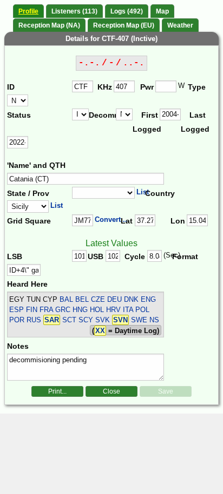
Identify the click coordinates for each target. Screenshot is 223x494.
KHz (104, 87)
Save (165, 391)
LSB (14, 256)
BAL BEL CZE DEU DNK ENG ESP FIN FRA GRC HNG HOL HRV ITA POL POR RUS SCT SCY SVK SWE (82, 309)
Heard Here (27, 284)
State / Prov (28, 193)
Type (197, 87)
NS (154, 320)
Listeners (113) (74, 11)
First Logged (146, 122)
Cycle (134, 256)
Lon (177, 220)
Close (111, 391)
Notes (18, 346)
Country (160, 193)
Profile (28, 11)
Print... (57, 391)
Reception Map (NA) (49, 25)
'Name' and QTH (36, 165)
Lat (127, 220)
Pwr (147, 87)
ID (11, 87)
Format (183, 256)
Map (162, 11)
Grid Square (29, 220)
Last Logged (194, 122)
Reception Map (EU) (123, 25)
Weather (180, 25)
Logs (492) (126, 11)
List (142, 192)
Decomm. (102, 115)
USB (95, 256)
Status (19, 115)
